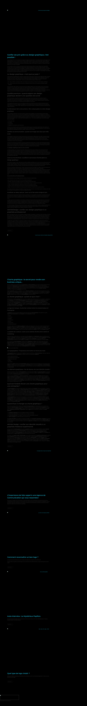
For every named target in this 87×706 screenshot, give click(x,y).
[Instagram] (1, 7)
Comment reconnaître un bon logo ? (22, 557)
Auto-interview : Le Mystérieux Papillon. (24, 616)
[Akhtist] (9, 3)
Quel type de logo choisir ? (18, 673)
